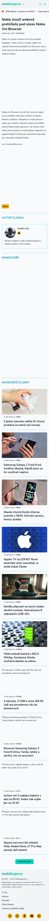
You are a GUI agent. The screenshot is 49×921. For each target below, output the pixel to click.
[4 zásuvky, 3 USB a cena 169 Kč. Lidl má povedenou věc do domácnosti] (24, 681)
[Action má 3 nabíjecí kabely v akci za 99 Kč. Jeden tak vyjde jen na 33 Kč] (24, 776)
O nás (4, 892)
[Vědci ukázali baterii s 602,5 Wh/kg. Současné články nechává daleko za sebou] (24, 634)
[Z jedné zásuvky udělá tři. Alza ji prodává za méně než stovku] (24, 401)
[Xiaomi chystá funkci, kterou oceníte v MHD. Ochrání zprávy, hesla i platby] (24, 492)
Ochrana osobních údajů (13, 908)
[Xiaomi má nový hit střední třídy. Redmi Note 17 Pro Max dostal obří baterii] (24, 823)
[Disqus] (24, 292)
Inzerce (5, 896)
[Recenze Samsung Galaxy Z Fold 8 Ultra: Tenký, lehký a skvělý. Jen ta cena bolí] (24, 728)
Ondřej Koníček (9, 508)
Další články (24, 861)
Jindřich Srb (6, 33)
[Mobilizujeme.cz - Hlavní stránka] (11, 4)
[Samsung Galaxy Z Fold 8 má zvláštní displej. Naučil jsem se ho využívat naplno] (24, 445)
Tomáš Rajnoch (9, 417)
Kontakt (5, 900)
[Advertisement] (24, 83)
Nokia (5, 206)
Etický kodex (8, 904)
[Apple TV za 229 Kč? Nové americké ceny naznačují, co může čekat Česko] (24, 539)
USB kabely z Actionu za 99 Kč (19, 11)
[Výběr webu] (23, 4)
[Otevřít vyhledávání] (40, 4)
